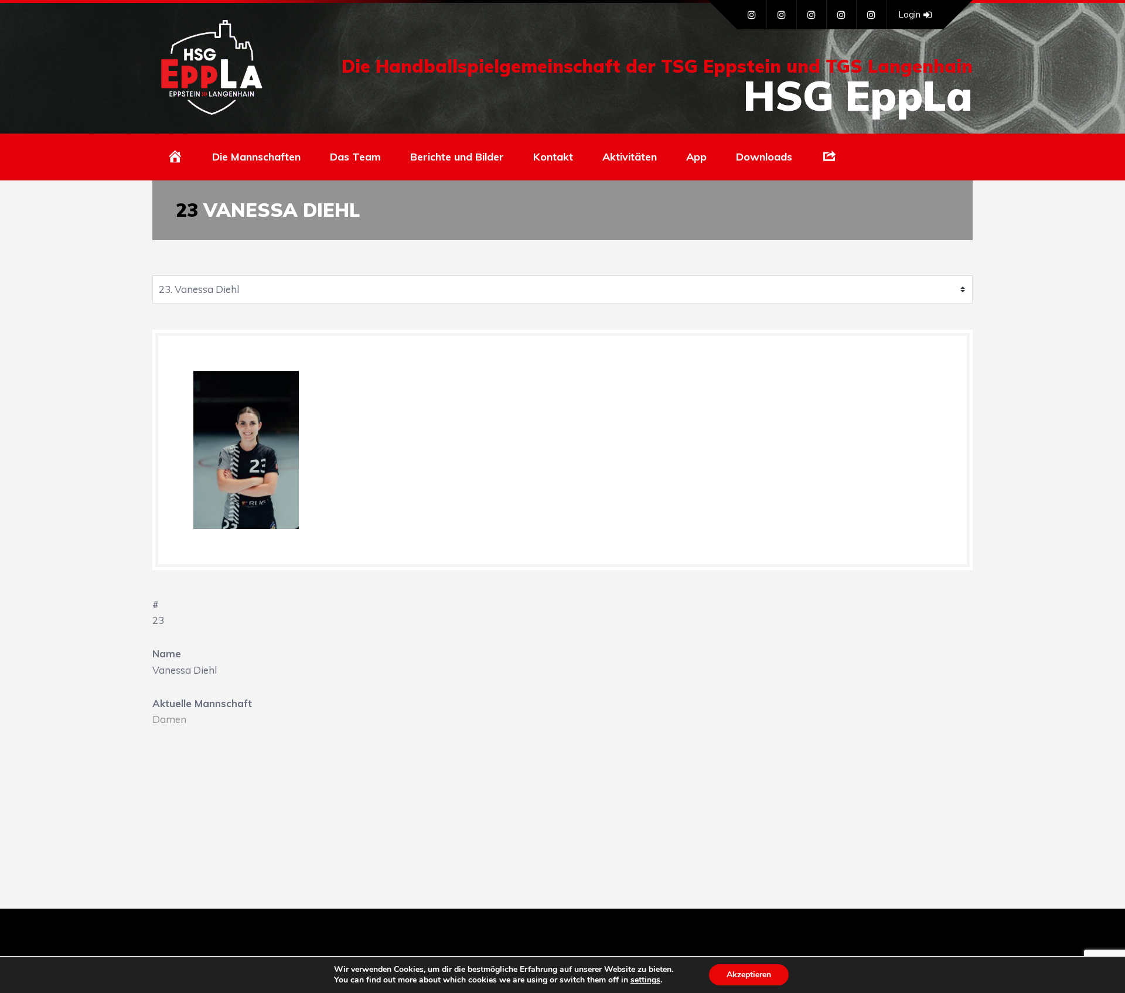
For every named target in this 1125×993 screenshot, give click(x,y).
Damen (169, 719)
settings (645, 980)
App (696, 156)
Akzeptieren (749, 974)
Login (909, 14)
